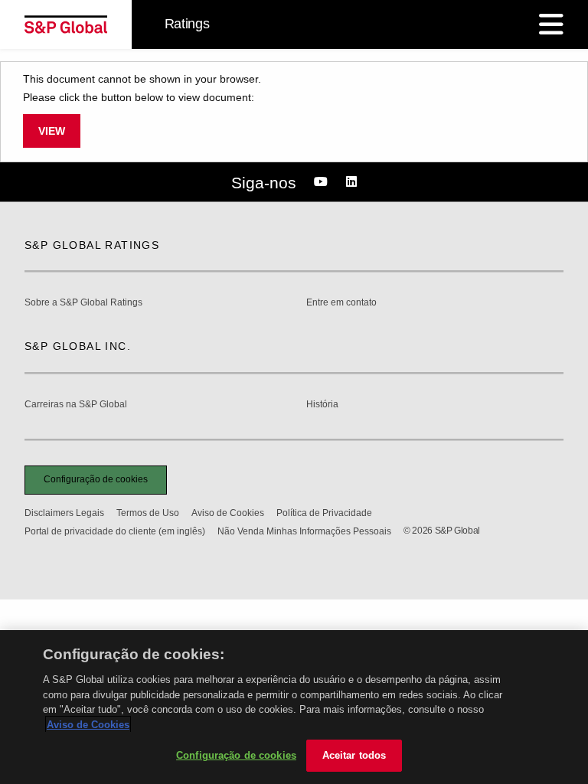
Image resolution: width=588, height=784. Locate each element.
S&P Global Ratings (91, 245)
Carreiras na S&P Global (75, 405)
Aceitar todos (354, 755)
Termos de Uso (147, 513)
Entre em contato (341, 303)
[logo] (65, 24)
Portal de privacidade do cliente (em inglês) (114, 531)
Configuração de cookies (96, 479)
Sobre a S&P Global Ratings (83, 303)
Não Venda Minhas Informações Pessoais (304, 531)
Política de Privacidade (324, 513)
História (322, 405)
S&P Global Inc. (77, 346)
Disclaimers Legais (64, 513)
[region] (294, 707)
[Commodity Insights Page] (323, 182)
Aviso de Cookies (227, 513)
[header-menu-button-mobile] (551, 24)
